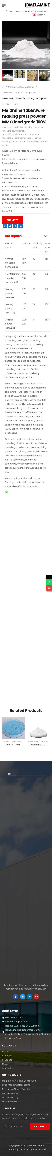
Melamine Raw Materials (21, 87)
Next (18, 104)
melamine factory (31, 134)
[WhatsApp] (49, 582)
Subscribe (39, 1126)
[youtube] (36, 996)
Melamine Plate (10, 1101)
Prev (7, 104)
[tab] (26, 236)
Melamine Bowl (10, 1093)
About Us (7, 1055)
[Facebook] (5, 226)
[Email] (49, 588)
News (5, 1064)
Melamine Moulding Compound (19, 92)
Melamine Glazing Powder (16, 1089)
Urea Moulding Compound (14, 741)
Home (5, 1051)
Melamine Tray (10, 1097)
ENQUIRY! (12, 220)
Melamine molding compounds (16, 138)
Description (13, 236)
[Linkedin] (20, 226)
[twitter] (22, 996)
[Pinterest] (15, 226)
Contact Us (8, 1068)
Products (7, 1060)
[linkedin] (29, 996)
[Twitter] (10, 226)
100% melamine (15, 134)
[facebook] (15, 996)
